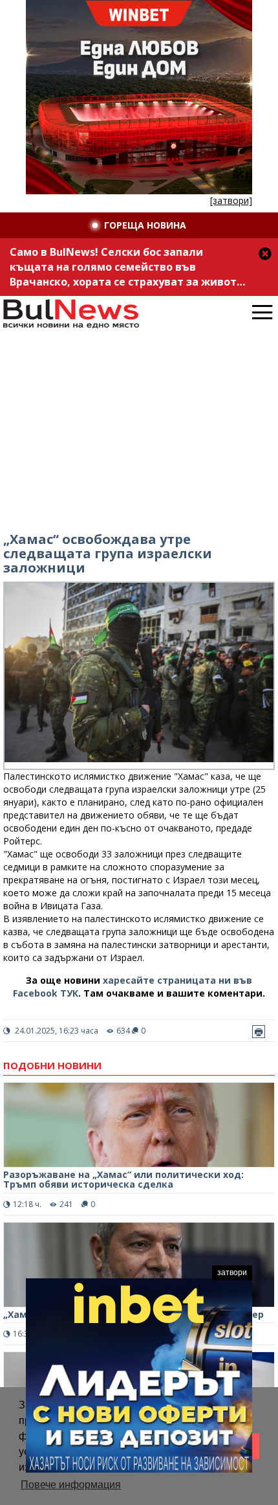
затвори (232, 1272)
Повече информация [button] (71, 1484)
